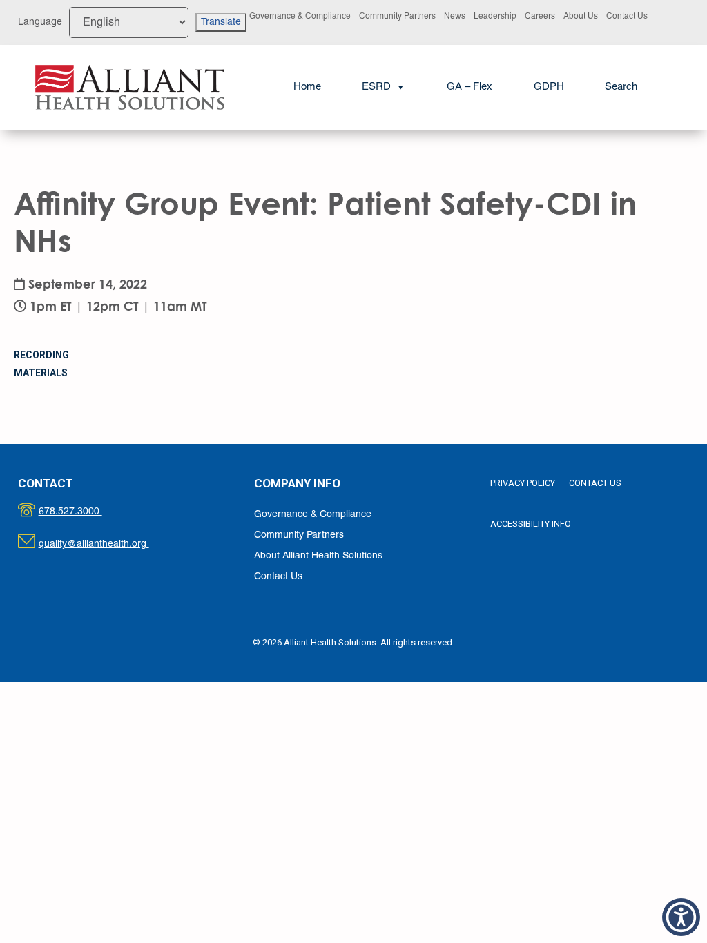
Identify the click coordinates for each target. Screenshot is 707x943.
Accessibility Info (530, 523)
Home (307, 87)
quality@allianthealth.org (106, 544)
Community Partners (397, 16)
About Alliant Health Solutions (318, 556)
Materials (41, 372)
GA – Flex (469, 87)
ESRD (376, 87)
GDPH (549, 87)
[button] (621, 87)
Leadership (495, 16)
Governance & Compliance (300, 16)
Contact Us (627, 16)
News (454, 16)
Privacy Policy (522, 483)
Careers (540, 16)
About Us (580, 16)
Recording (41, 354)
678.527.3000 (84, 511)
